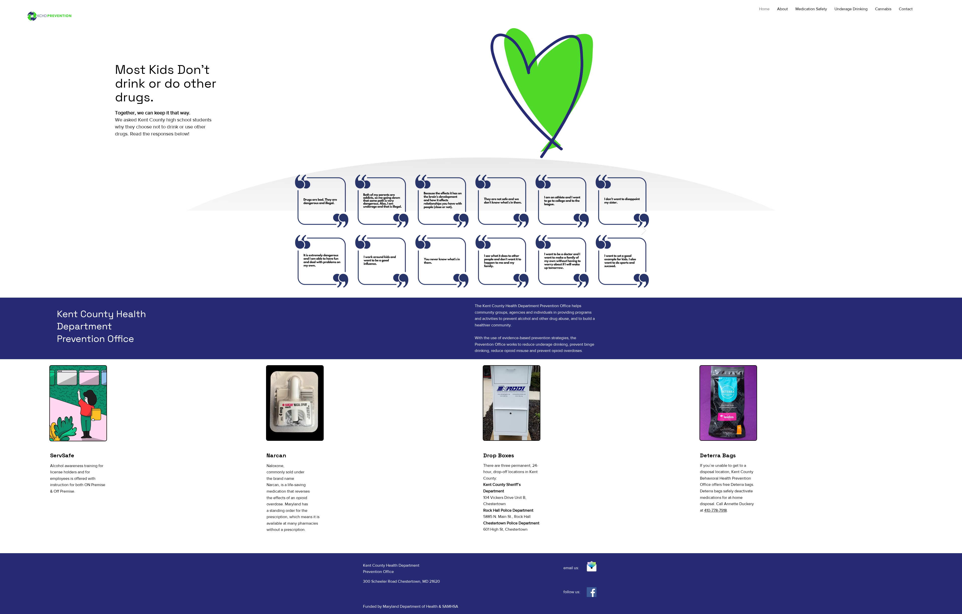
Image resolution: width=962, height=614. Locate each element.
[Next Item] (644, 230)
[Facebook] (591, 592)
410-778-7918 (715, 510)
